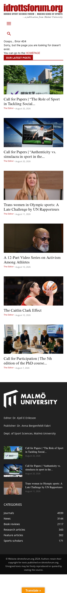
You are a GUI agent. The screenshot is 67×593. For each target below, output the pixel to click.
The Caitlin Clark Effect (23, 310)
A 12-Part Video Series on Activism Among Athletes (32, 260)
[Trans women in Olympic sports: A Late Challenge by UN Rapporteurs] (33, 185)
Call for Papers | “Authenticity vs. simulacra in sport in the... (30, 154)
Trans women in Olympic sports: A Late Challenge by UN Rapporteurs (31, 207)
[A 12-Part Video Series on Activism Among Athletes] (33, 238)
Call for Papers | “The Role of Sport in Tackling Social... (32, 101)
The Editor (9, 108)
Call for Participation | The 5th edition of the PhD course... (28, 361)
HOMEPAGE (33, 52)
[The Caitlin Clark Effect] (33, 291)
